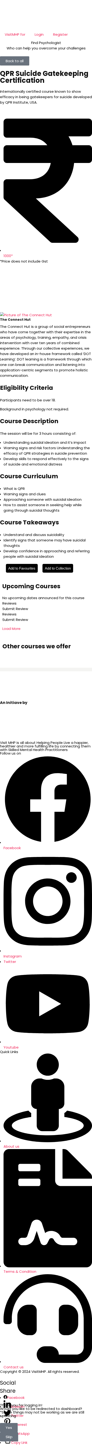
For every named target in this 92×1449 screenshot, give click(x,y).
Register (60, 34)
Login (39, 34)
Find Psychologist (46, 42)
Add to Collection (58, 568)
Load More (11, 628)
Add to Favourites (21, 568)
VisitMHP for (15, 34)
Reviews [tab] (9, 603)
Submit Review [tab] (15, 608)
